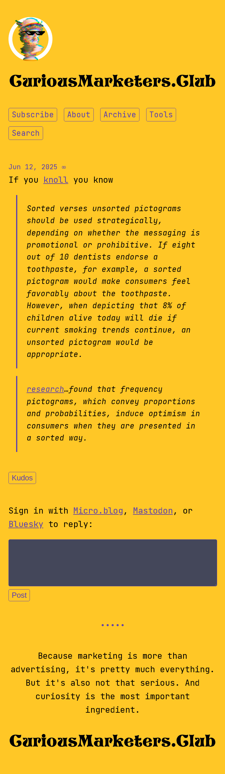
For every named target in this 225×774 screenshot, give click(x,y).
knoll (55, 179)
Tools (161, 115)
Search (26, 133)
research (45, 389)
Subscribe (33, 115)
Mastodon (153, 510)
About (79, 115)
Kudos (22, 478)
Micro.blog (98, 510)
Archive (119, 115)
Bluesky (25, 524)
